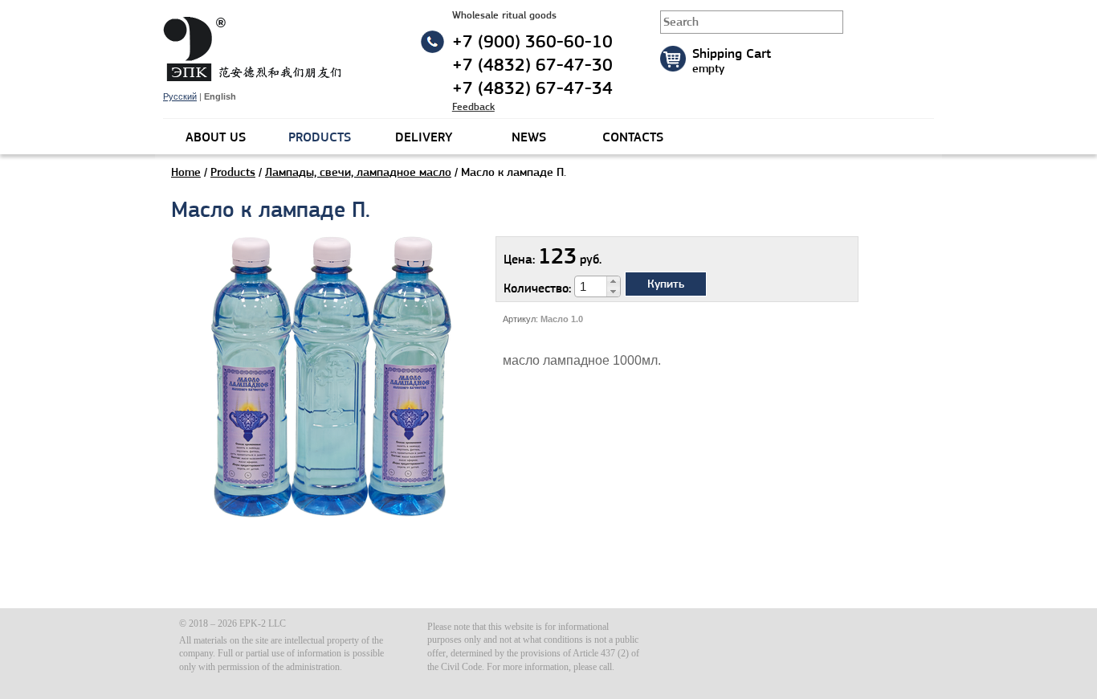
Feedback (473, 106)
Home (186, 172)
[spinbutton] (591, 287)
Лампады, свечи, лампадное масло (358, 172)
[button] (613, 281)
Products (232, 172)
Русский (180, 96)
